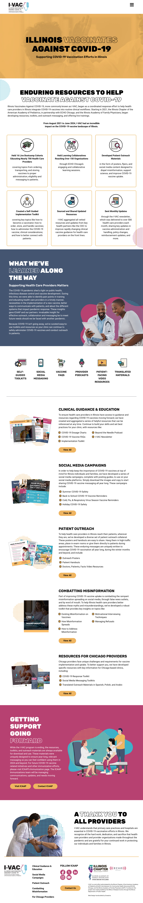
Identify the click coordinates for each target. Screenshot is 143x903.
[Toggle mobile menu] (132, 4)
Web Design (91, 896)
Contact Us (70, 888)
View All (67, 449)
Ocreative (108, 896)
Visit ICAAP (20, 786)
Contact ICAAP (45, 786)
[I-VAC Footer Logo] (15, 865)
